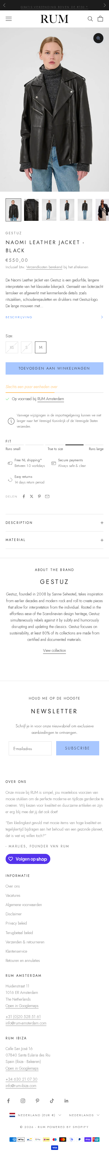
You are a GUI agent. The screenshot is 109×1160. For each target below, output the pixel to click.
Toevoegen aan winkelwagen (54, 368)
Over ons (13, 886)
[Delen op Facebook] (24, 496)
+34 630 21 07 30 (21, 1079)
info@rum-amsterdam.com (26, 1023)
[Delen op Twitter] (31, 496)
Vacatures (13, 895)
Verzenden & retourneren (25, 942)
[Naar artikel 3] (49, 209)
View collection (54, 650)
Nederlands (81, 1115)
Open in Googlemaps (22, 1005)
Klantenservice (16, 951)
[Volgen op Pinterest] (37, 1101)
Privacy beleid (16, 923)
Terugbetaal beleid (19, 933)
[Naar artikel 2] (31, 209)
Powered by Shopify (68, 1127)
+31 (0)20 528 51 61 (23, 1016)
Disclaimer (14, 914)
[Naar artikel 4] (67, 209)
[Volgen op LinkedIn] (66, 1101)
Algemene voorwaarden (24, 904)
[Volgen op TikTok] (52, 1101)
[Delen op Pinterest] (39, 496)
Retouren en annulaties (23, 960)
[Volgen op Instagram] (23, 1101)
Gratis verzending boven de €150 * (54, 5)
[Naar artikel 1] (13, 209)
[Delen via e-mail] (47, 496)
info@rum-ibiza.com (21, 1085)
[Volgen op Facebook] (8, 1101)
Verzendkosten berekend (44, 267)
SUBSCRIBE (77, 748)
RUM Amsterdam (50, 399)
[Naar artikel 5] (85, 209)
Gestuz (14, 233)
